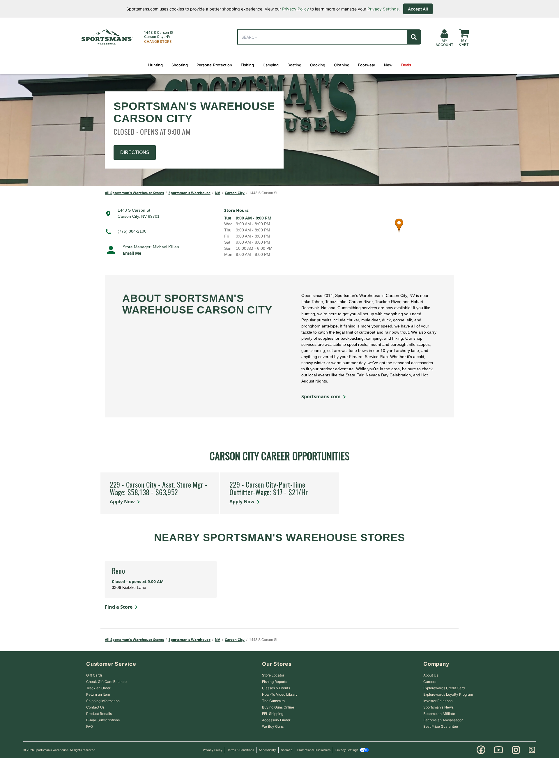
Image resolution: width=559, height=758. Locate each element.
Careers (429, 681)
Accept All (418, 8)
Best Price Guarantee (440, 726)
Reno (118, 571)
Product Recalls (99, 713)
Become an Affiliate (439, 713)
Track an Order (98, 688)
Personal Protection (214, 65)
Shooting (179, 65)
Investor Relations (437, 701)
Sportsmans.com (321, 396)
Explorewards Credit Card (444, 688)
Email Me (132, 253)
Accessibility (267, 750)
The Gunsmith (273, 701)
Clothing (341, 65)
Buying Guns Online (278, 707)
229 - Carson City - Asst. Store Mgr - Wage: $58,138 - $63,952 (158, 489)
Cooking (317, 65)
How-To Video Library (280, 694)
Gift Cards (94, 675)
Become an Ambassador (443, 720)
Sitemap (286, 750)
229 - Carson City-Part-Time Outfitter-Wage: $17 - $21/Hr (268, 489)
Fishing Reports (274, 681)
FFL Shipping (272, 713)
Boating (294, 65)
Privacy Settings (383, 8)
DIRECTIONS (134, 152)
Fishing (247, 65)
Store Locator (273, 675)
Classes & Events (276, 688)
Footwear (366, 65)
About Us (430, 675)
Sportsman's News (438, 707)
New (388, 65)
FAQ (89, 726)
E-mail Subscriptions (103, 720)
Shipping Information (103, 701)
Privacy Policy (295, 8)
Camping (271, 65)
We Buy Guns (273, 726)
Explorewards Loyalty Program (448, 694)
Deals (406, 65)
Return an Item (98, 694)
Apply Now (122, 501)
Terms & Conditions (240, 750)
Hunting (155, 65)
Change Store (157, 42)
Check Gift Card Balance (106, 681)
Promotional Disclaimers (313, 750)
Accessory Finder (276, 720)
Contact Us (95, 707)
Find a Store (118, 607)
